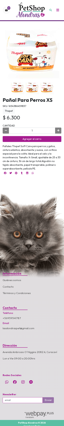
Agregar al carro (32, 139)
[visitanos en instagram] (23, 382)
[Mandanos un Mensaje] (31, 382)
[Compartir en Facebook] (5, 173)
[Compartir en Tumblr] (21, 173)
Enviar (48, 400)
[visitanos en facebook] (14, 382)
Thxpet (9, 110)
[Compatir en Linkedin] (27, 173)
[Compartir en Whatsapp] (32, 173)
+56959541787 (12, 318)
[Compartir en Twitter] (10, 173)
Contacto (8, 286)
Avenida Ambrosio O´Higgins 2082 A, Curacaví (30, 352)
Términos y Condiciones (17, 293)
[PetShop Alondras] (31, 10)
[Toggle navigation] (57, 10)
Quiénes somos (12, 280)
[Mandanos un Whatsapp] (6, 382)
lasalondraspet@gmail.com (18, 328)
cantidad (9, 125)
